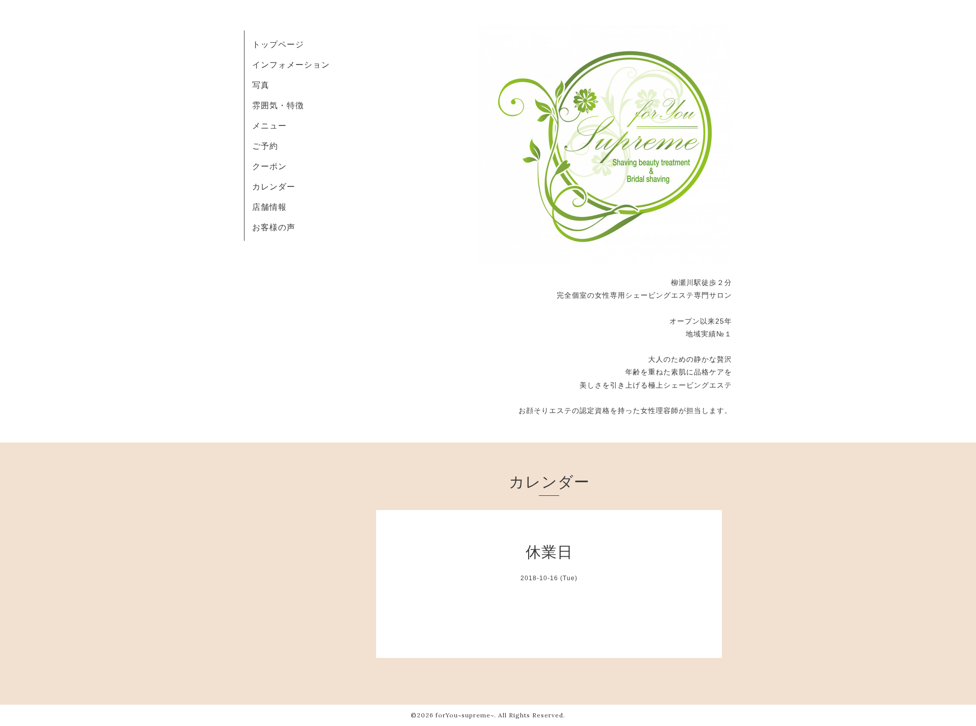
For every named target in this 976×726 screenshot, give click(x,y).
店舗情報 (269, 207)
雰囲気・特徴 (278, 105)
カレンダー (273, 186)
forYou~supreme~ (465, 715)
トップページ (278, 44)
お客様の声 (273, 227)
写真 (260, 85)
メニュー (269, 125)
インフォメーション (291, 64)
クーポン (269, 166)
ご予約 (265, 146)
